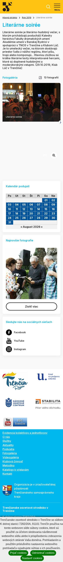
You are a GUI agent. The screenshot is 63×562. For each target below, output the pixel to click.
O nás (6, 437)
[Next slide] (60, 122)
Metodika (8, 465)
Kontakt (7, 473)
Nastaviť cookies (32, 558)
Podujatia (8, 449)
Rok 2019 (26, 17)
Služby (7, 441)
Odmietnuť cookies (43, 552)
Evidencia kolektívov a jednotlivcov (25, 432)
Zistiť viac (31, 306)
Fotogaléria (10, 453)
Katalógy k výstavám (16, 469)
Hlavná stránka (10, 17)
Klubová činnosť (13, 461)
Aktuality (8, 445)
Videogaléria (11, 457)
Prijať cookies (18, 552)
